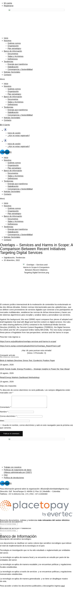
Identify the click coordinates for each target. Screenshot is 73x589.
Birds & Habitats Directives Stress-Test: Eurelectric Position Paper (27, 360)
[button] (36, 79)
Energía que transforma (18, 64)
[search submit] (1, 533)
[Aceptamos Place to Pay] (36, 516)
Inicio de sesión (14, 133)
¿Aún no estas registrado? (19, 136)
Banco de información (13, 51)
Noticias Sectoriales (12, 72)
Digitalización (13, 67)
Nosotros (7, 41)
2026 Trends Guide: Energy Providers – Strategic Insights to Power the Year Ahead (34, 369)
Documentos (13, 54)
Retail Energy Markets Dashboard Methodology (20, 377)
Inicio (6, 38)
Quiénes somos (14, 43)
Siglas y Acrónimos (15, 56)
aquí (63, 586)
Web (2, 421)
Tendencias (8, 61)
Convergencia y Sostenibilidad (20, 69)
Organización (13, 46)
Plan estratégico (14, 48)
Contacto (7, 75)
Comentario (5, 407)
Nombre (4, 412)
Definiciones (13, 59)
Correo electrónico (8, 416)
